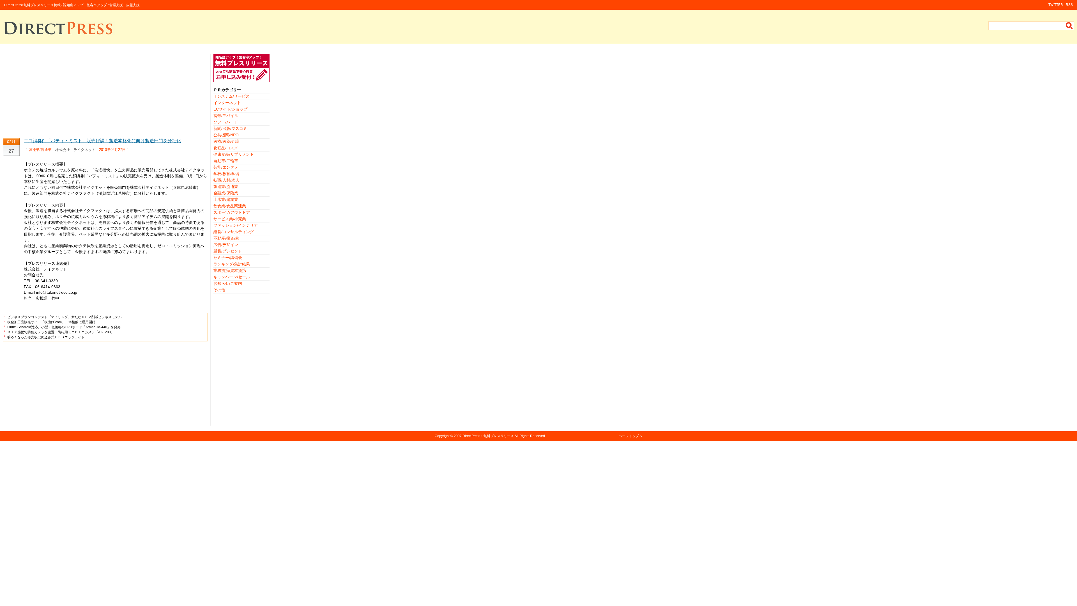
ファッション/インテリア (235, 225)
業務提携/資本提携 (229, 270)
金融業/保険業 (225, 193)
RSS (1069, 5)
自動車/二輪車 (225, 161)
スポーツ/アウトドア (231, 212)
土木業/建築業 (225, 199)
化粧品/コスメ (225, 148)
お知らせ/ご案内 (227, 283)
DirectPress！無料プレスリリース (488, 436)
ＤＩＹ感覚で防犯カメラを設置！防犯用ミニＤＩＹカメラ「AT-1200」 (60, 332)
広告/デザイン (225, 244)
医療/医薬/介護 (226, 141)
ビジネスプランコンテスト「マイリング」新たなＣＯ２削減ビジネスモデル (64, 317)
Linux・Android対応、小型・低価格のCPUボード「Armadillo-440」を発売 (64, 327)
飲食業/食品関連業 (229, 206)
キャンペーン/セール (231, 277)
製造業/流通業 (40, 150)
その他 (219, 290)
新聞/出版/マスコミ (230, 128)
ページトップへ (630, 436)
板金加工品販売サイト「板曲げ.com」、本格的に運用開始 (51, 322)
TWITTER (1055, 5)
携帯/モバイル (225, 115)
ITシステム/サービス (231, 96)
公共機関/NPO (226, 135)
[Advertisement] (105, 93)
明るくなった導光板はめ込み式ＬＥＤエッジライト (46, 337)
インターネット (227, 102)
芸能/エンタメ (225, 167)
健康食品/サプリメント (233, 154)
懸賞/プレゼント (227, 251)
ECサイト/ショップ (230, 109)
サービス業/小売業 (229, 219)
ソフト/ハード (225, 122)
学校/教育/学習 (226, 173)
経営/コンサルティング (233, 231)
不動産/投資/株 (226, 238)
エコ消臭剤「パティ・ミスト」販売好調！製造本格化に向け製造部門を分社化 (102, 140)
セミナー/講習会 (227, 257)
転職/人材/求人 (226, 180)
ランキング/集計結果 (231, 264)
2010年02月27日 (112, 150)
